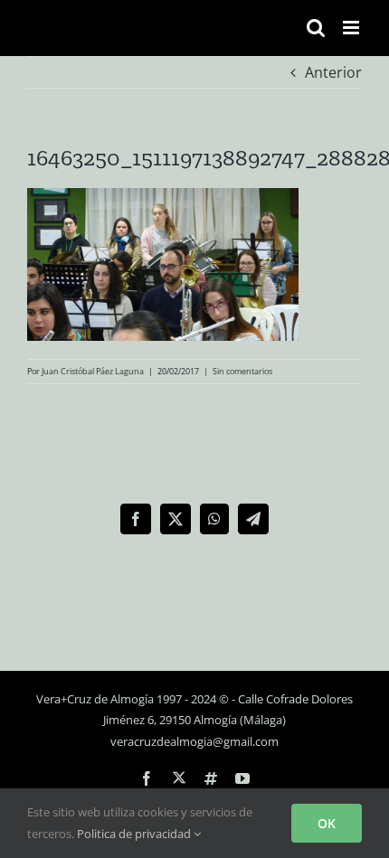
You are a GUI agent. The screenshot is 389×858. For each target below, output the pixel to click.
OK (327, 823)
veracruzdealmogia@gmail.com (194, 741)
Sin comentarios (242, 371)
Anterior (333, 72)
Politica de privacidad (135, 833)
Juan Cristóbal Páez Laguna (93, 371)
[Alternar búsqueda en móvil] (316, 27)
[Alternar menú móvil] (352, 27)
